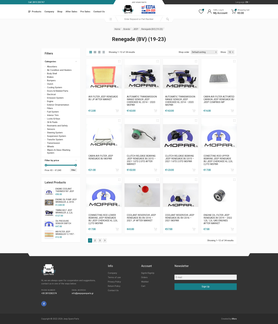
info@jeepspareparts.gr (83, 293)
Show (223, 52)
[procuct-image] (104, 76)
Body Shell (52, 73)
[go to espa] (148, 9)
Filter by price (52, 160)
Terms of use (114, 277)
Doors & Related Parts (57, 91)
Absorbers (52, 66)
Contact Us (99, 11)
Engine (50, 101)
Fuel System (53, 111)
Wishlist (145, 281)
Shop (59, 11)
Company (49, 11)
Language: (241, 2)
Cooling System (54, 87)
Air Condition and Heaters (59, 70)
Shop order (184, 52)
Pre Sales (85, 11)
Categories (50, 61)
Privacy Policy (114, 281)
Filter (73, 170)
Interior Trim (53, 115)
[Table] (103, 52)
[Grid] (90, 52)
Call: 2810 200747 (36, 2)
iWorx (234, 319)
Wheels (50, 146)
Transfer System (55, 139)
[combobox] (139, 19)
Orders (144, 277)
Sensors (51, 129)
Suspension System (56, 136)
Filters (50, 108)
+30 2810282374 (49, 293)
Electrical (51, 94)
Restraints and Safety (57, 125)
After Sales (71, 11)
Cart (143, 286)
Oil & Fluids (52, 122)
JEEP (135, 29)
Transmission (53, 143)
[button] (117, 110)
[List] (99, 52)
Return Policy (114, 286)
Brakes (50, 77)
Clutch (50, 84)
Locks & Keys (53, 118)
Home (117, 29)
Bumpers (51, 80)
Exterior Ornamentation (58, 105)
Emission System (55, 98)
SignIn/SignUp (147, 273)
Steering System (55, 132)
